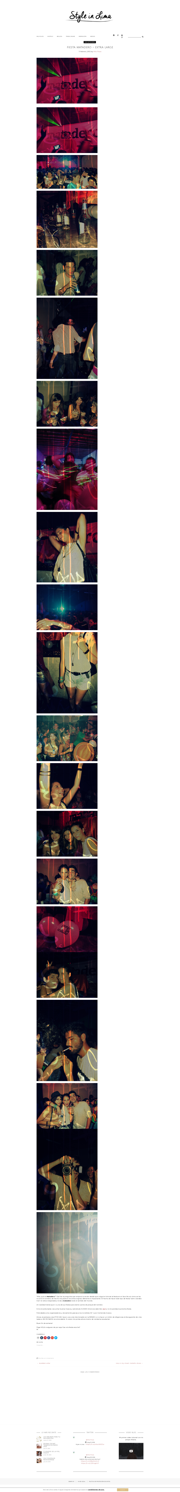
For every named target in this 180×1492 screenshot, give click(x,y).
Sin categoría (90, 42)
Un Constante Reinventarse (49, 1459)
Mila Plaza (40, 36)
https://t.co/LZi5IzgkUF (90, 1463)
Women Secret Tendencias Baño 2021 (50, 1445)
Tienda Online (70, 36)
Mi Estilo (50, 36)
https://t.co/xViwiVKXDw (95, 1444)
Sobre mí (71, 1481)
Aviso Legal (81, 1481)
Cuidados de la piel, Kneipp (51, 1452)
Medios (92, 36)
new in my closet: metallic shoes (128, 1363)
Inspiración (82, 36)
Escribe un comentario (46, 1358)
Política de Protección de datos (99, 1481)
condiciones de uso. (96, 1489)
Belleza (59, 36)
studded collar (44, 1363)
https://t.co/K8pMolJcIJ (90, 1461)
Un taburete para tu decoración (51, 1437)
